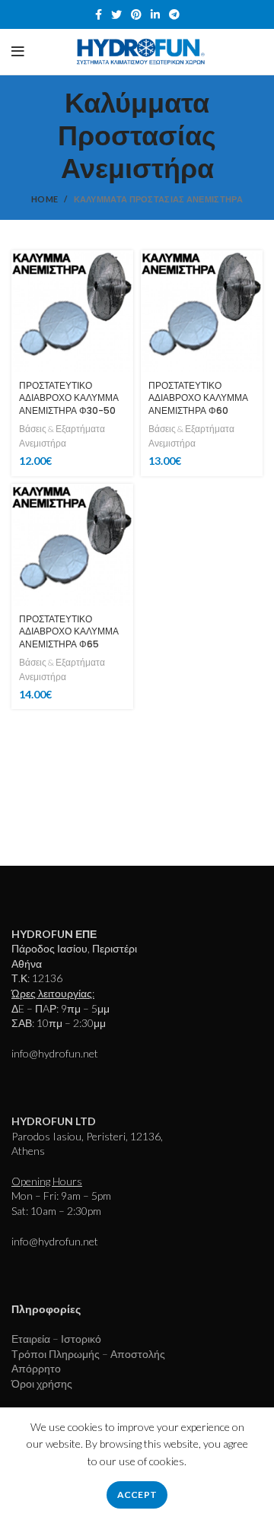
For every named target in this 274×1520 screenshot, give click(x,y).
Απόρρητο (36, 1368)
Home (44, 199)
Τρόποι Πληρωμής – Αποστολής (88, 1353)
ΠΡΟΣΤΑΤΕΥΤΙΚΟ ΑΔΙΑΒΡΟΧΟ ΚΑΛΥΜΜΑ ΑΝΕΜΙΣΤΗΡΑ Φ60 (198, 398)
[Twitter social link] (116, 14)
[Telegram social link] (174, 14)
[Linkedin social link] (155, 14)
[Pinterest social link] (136, 14)
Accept (137, 1494)
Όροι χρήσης (41, 1383)
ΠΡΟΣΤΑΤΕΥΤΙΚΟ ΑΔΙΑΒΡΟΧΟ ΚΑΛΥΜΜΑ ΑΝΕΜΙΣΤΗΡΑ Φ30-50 (69, 398)
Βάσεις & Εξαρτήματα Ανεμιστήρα (62, 436)
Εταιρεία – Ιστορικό (56, 1338)
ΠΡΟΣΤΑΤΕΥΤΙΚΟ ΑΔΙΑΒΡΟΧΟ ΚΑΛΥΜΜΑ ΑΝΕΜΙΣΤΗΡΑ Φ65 (69, 631)
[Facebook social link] (99, 14)
